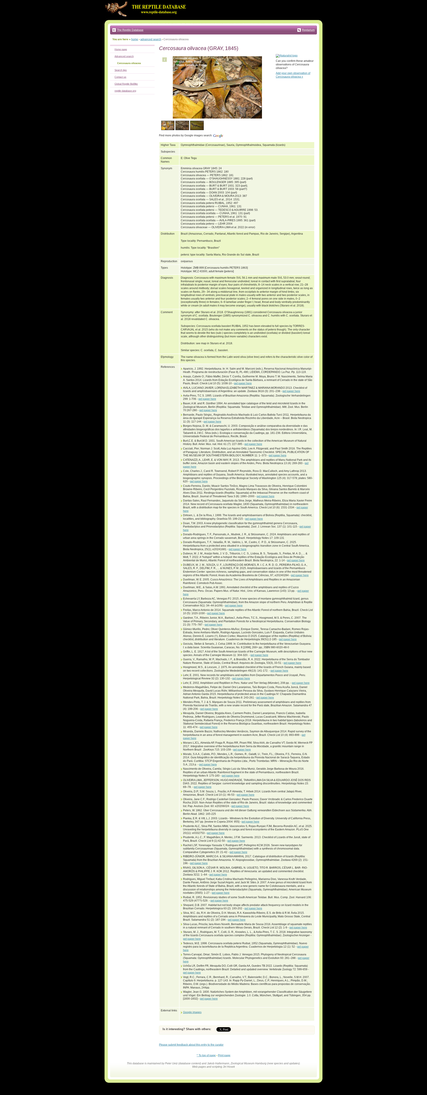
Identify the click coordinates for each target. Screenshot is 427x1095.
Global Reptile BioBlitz (126, 84)
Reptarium (308, 30)
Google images (192, 1012)
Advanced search (124, 56)
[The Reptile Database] (147, 19)
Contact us (120, 77)
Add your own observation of (293, 75)
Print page (224, 1055)
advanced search (150, 39)
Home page (121, 49)
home (134, 39)
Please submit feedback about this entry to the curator (191, 1044)
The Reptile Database (130, 30)
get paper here (243, 383)
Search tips (121, 70)
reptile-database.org (125, 90)
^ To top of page (206, 1055)
